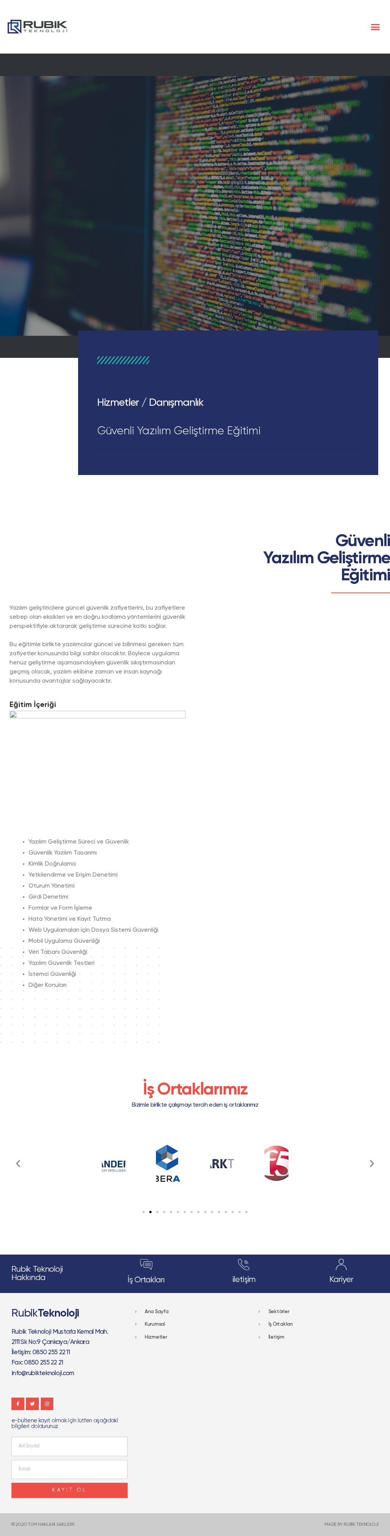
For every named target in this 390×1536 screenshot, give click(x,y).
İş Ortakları (146, 1280)
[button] (375, 26)
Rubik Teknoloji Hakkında (36, 1273)
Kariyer (341, 1279)
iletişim (243, 1279)
